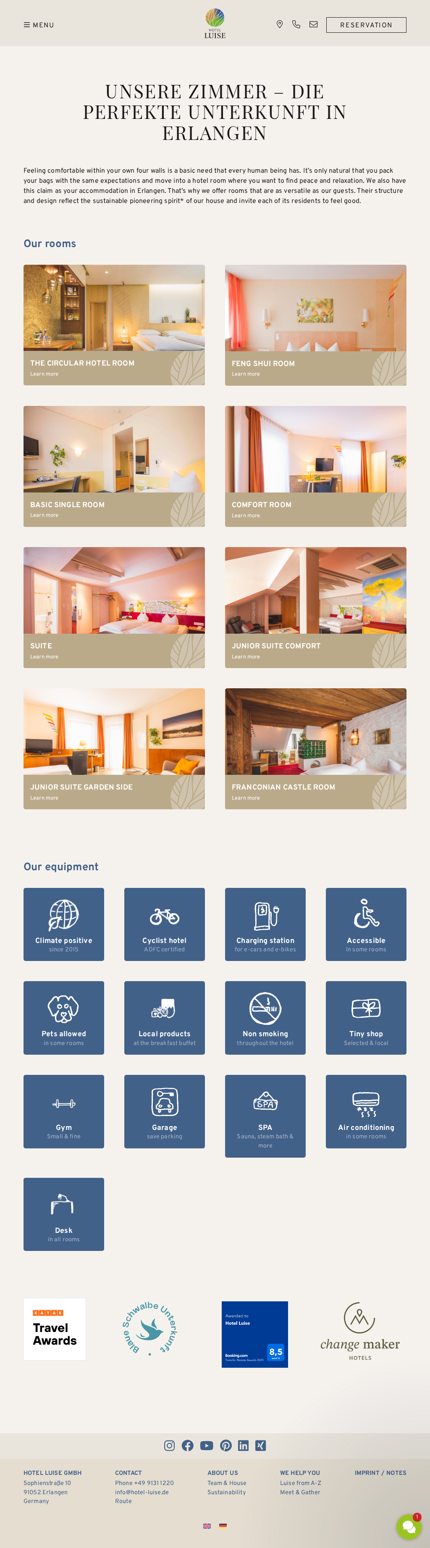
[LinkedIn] (243, 1446)
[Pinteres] (226, 1446)
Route (123, 1502)
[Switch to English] (207, 1526)
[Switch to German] (223, 1526)
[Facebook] (187, 1446)
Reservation (366, 25)
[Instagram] (169, 1446)
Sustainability (226, 1493)
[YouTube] (207, 1446)
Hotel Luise (215, 23)
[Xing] (260, 1446)
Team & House (227, 1483)
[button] (359, 1457)
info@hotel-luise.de (142, 1493)
